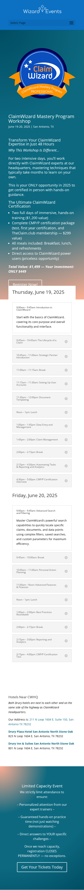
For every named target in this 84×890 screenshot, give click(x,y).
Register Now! (25, 284)
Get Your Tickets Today (42, 867)
